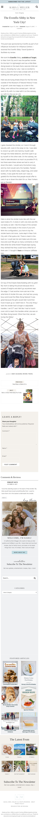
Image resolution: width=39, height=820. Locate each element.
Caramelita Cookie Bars (10, 684)
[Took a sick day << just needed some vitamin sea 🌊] (11, 617)
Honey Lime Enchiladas (28, 684)
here (19, 250)
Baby (13, 374)
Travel (30, 374)
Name (4, 448)
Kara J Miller (19, 7)
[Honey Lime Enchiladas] (28, 682)
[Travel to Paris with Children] (10, 728)
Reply (4, 497)
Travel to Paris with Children (10, 731)
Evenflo (13, 57)
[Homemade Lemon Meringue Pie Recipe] (28, 728)
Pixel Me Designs (22, 806)
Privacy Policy (19, 803)
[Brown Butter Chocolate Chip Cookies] (10, 703)
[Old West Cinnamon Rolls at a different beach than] (28, 617)
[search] (37, 7)
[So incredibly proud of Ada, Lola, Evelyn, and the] (28, 607)
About (33, 802)
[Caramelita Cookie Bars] (10, 682)
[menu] (2, 7)
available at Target (29, 57)
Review (25, 374)
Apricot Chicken (29, 710)
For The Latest (19, 1)
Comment (6, 431)
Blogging (19, 374)
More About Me (19, 552)
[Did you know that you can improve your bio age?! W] (11, 607)
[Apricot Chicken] (28, 708)
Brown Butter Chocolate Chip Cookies (10, 705)
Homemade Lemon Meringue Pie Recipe (28, 731)
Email (4, 456)
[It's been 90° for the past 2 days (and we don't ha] (11, 636)
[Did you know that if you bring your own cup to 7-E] (28, 627)
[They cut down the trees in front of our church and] (11, 627)
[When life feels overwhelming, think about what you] (11, 646)
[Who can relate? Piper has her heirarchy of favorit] (28, 636)
